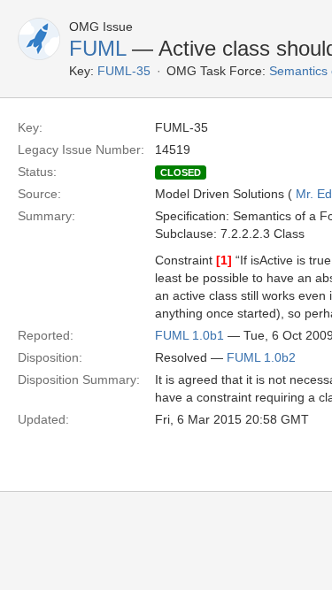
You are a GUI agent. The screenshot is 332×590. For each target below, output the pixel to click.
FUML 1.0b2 (261, 357)
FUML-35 (124, 71)
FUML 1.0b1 (189, 335)
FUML (97, 48)
